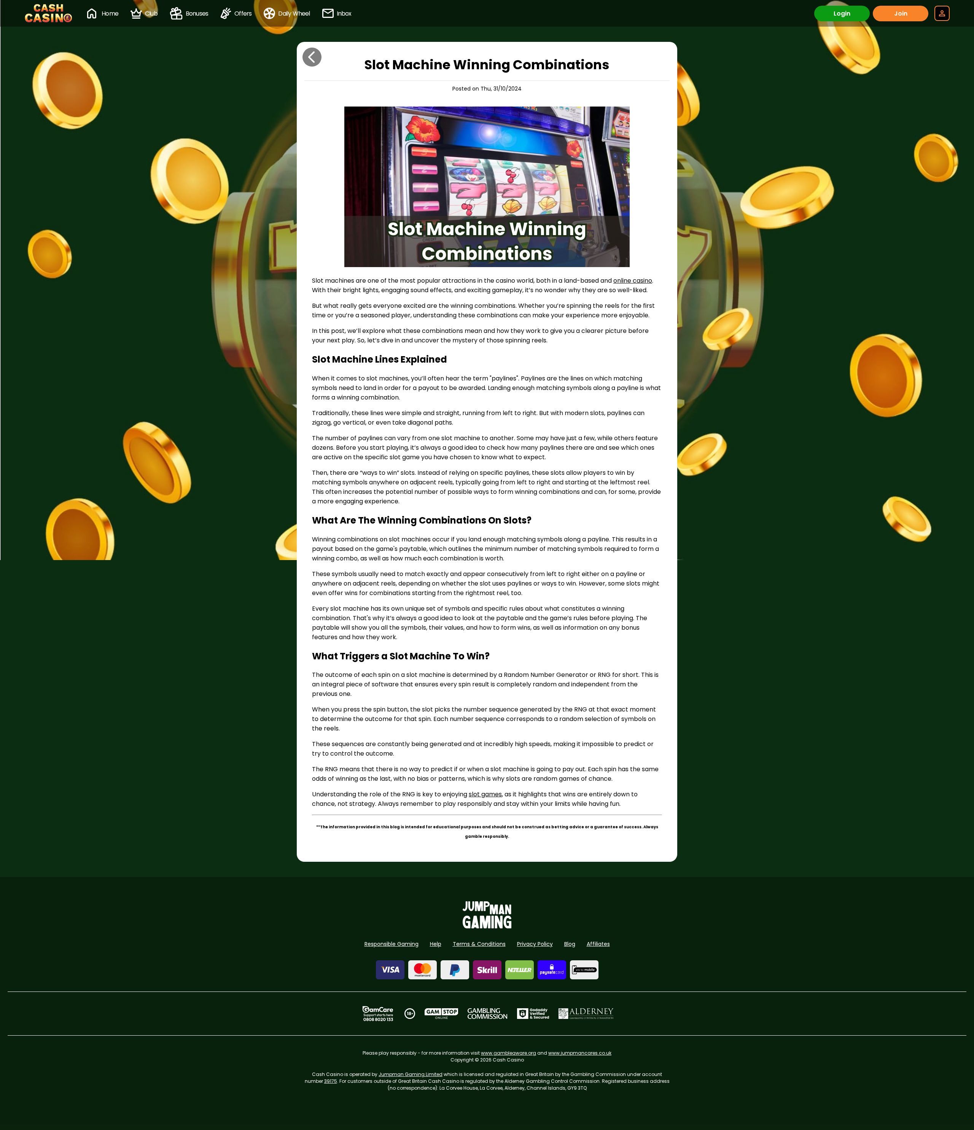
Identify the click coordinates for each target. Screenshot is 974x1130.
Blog (569, 944)
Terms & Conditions (479, 944)
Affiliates (598, 944)
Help (435, 944)
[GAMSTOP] (441, 1013)
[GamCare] (378, 1013)
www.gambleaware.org (508, 1053)
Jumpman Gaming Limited (410, 1074)
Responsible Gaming (391, 944)
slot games (485, 794)
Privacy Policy (535, 944)
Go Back (311, 57)
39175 (330, 1081)
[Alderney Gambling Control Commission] (586, 1013)
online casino (632, 280)
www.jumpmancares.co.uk (579, 1053)
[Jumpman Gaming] (487, 926)
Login (842, 13)
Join (900, 13)
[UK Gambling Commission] (487, 1013)
